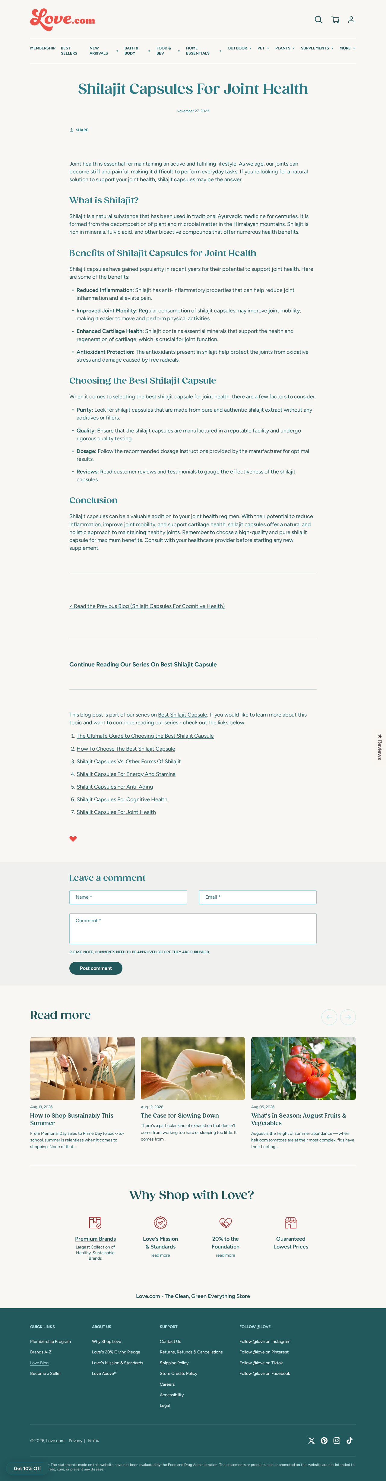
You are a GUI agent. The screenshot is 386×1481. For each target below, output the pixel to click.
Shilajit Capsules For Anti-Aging (115, 786)
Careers (167, 1384)
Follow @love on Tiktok (261, 1362)
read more (160, 1255)
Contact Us (170, 1341)
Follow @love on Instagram (264, 1341)
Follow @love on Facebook (264, 1373)
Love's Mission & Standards (117, 1362)
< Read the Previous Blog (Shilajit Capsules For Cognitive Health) (147, 606)
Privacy (75, 1440)
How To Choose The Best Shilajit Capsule (126, 748)
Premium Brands (95, 1239)
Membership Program (50, 1341)
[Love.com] (62, 19)
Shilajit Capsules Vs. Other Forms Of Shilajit (129, 761)
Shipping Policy (174, 1362)
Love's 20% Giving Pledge (116, 1352)
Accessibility (172, 1394)
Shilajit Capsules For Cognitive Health (122, 799)
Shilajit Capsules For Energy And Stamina (126, 774)
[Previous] (329, 1017)
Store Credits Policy (178, 1373)
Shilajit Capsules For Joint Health (116, 812)
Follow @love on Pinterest (264, 1352)
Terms (93, 1440)
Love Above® (104, 1373)
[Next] (348, 1017)
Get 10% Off (27, 1468)
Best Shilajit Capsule (182, 714)
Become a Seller (45, 1373)
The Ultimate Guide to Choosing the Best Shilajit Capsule (145, 736)
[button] (104, 51)
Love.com (55, 1440)
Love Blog (39, 1362)
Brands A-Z (41, 1352)
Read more (60, 1015)
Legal (165, 1405)
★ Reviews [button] (380, 747)
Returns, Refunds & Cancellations (191, 1352)
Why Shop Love (106, 1341)
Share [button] (82, 130)
